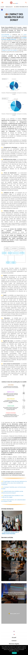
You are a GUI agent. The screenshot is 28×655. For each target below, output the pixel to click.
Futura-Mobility (5, 34)
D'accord (14, 653)
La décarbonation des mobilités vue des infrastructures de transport (12, 492)
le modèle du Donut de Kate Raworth (14, 38)
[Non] (26, 650)
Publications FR (9, 6)
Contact (14, 640)
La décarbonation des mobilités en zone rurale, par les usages (12, 496)
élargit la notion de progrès (9, 50)
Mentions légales (14, 644)
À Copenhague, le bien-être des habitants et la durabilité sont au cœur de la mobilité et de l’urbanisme (14, 483)
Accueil (2, 6)
